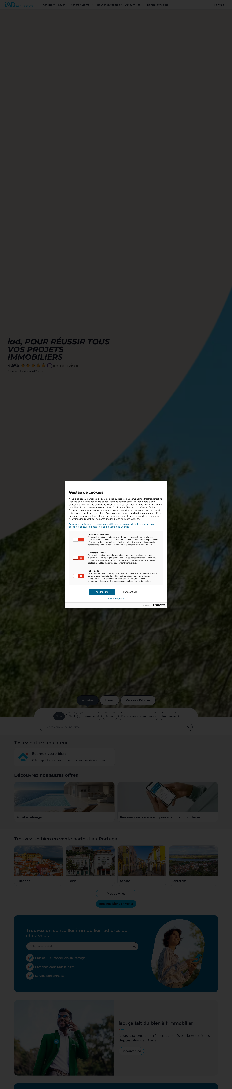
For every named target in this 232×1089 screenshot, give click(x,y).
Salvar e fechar (116, 598)
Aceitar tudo (102, 591)
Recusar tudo (130, 591)
